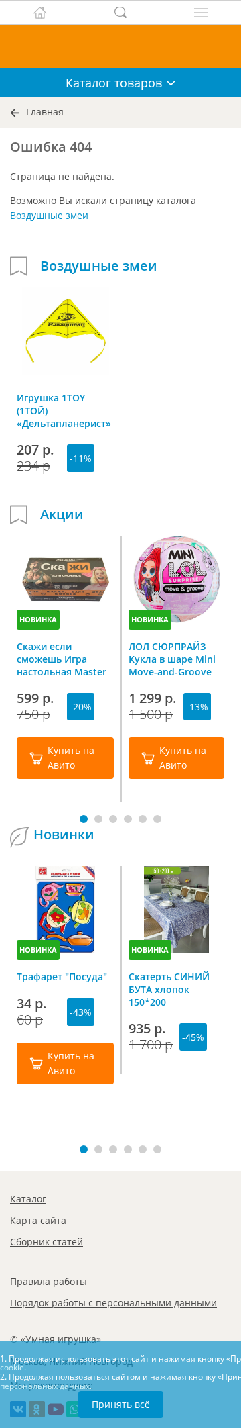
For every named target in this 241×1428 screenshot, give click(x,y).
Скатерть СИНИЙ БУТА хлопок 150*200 (169, 989)
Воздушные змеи (49, 215)
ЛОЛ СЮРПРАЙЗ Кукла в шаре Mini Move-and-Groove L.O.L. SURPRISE (172, 658)
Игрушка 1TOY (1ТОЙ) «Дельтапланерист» (64, 410)
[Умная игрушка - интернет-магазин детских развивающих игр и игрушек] (120, 46)
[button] (84, 819)
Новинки (63, 834)
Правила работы (48, 1281)
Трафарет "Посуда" (62, 976)
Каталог (28, 1198)
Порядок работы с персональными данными (113, 1302)
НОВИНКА (38, 619)
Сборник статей (46, 1241)
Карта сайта (38, 1220)
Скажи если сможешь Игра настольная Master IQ (61, 658)
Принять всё (121, 1404)
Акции (62, 514)
